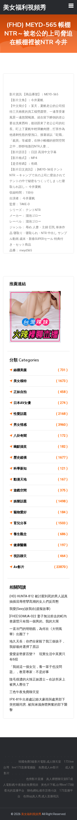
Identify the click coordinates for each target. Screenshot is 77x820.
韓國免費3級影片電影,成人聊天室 (39, 761)
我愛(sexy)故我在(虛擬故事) (29, 609)
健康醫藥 (41, 545)
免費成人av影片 (48, 767)
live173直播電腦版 (24, 767)
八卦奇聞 (41, 436)
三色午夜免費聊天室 (24, 692)
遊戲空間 (41, 490)
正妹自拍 (41, 392)
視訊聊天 (41, 556)
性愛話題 (41, 414)
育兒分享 (41, 523)
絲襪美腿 (41, 370)
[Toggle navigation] (71, 5)
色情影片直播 (34, 779)
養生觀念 (41, 534)
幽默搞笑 (41, 446)
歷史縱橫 (41, 457)
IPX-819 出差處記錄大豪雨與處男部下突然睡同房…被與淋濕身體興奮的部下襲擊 (38, 704)
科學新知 (41, 468)
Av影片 (41, 567)
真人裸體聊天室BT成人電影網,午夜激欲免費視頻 (38, 781)
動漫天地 (41, 479)
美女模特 (41, 381)
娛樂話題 (41, 501)
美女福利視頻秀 (31, 814)
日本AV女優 (41, 403)
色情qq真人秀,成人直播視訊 (41, 796)
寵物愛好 (41, 512)
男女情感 (41, 425)
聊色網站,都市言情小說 (41, 790)
